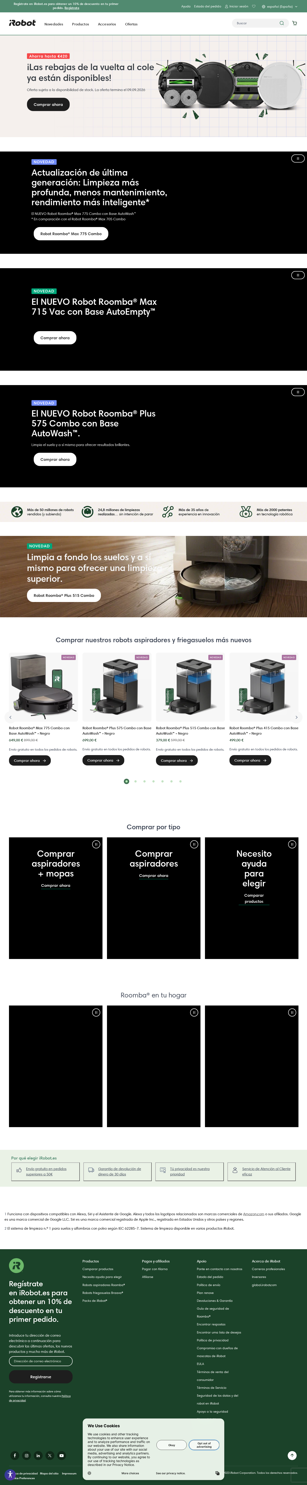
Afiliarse (147, 1277)
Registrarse (40, 1376)
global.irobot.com (264, 1285)
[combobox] (260, 23)
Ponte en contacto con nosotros (219, 1269)
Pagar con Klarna (155, 1269)
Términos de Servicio (211, 1388)
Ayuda (186, 6)
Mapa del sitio (49, 1473)
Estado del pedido (207, 6)
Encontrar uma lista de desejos (219, 1332)
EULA (200, 1364)
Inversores (259, 1277)
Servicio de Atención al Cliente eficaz (266, 1171)
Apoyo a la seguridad (212, 1411)
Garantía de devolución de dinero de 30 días (119, 1171)
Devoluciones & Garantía (215, 1301)
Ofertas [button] (131, 24)
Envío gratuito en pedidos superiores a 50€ (46, 1171)
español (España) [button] (280, 6)
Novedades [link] (53, 24)
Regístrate (72, 8)
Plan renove (205, 1293)
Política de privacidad (213, 1340)
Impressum (69, 1473)
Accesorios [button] (107, 24)
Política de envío (208, 1285)
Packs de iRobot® (94, 1301)
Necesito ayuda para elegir (102, 1277)
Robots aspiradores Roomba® (103, 1285)
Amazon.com (253, 1214)
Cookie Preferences (22, 1478)
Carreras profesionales (268, 1269)
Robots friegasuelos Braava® (102, 1293)
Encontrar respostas (211, 1324)
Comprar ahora (55, 337)
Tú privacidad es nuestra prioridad (190, 1171)
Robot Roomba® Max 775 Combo (71, 233)
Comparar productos (254, 898)
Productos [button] (80, 24)
